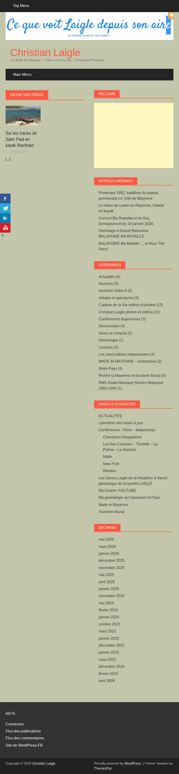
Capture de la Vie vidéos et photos (127, 305)
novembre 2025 (111, 568)
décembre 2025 (111, 560)
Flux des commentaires (25, 738)
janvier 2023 (109, 638)
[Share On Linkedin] (5, 218)
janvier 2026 (109, 554)
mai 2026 (106, 539)
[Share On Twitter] (5, 208)
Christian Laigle (45, 52)
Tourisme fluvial (111, 512)
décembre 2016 (111, 666)
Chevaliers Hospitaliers (122, 437)
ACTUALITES (110, 416)
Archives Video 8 (113, 291)
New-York (111, 464)
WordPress (132, 763)
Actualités (107, 277)
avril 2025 (107, 582)
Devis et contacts (113, 333)
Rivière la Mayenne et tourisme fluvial (130, 375)
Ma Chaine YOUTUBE (117, 491)
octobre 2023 (109, 624)
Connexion (15, 724)
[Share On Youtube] (5, 228)
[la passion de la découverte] (2, 235)
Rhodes (109, 471)
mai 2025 (106, 575)
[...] (8, 159)
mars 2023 (107, 631)
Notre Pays (108, 368)
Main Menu (22, 74)
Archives (106, 284)
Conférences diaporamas (119, 319)
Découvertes (109, 326)
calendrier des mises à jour (121, 423)
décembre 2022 (111, 645)
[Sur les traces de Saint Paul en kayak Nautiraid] (23, 115)
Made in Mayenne (113, 505)
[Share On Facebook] (5, 198)
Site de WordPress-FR (24, 745)
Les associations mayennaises (124, 354)
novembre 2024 (111, 596)
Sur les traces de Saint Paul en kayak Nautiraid (21, 139)
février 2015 (108, 674)
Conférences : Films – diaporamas (127, 430)
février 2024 (108, 610)
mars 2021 (107, 660)
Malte (107, 457)
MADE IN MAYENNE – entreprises (127, 361)
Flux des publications (23, 731)
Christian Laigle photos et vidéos (126, 312)
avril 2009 (107, 681)
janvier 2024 (109, 617)
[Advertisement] (133, 135)
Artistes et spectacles (116, 298)
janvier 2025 (109, 589)
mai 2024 (106, 603)
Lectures (106, 347)
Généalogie (108, 340)
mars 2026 (107, 547)
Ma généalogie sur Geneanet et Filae (129, 497)
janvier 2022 (109, 652)
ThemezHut (102, 768)
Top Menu (21, 6)
